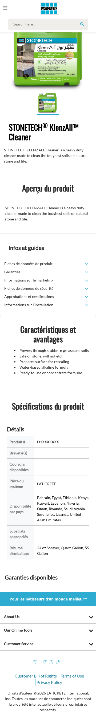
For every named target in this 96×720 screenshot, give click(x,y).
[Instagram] (44, 662)
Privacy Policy (49, 682)
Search (81, 23)
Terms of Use (72, 675)
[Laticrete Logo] (41, 8)
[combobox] (49, 24)
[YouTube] (51, 662)
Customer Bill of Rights (36, 675)
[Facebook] (34, 662)
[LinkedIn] (57, 662)
